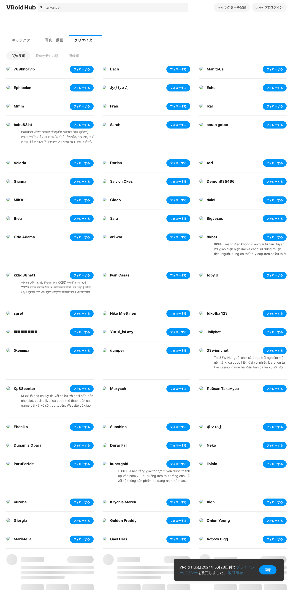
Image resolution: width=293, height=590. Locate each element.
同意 (268, 570)
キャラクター (23, 40)
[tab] (22, 40)
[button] (18, 55)
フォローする (81, 69)
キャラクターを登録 (231, 7)
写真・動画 (54, 40)
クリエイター (85, 40)
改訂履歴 (235, 572)
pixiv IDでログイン (269, 7)
